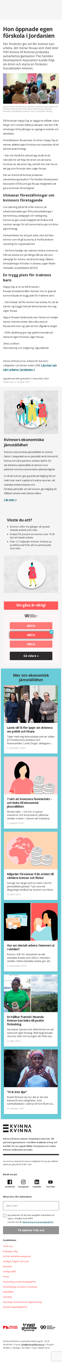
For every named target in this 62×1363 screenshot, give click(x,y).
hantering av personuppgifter (38, 1222)
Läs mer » (10, 500)
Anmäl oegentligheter (15, 1307)
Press (6, 1276)
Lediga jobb (9, 1271)
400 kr (31, 635)
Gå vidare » (31, 656)
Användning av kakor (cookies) (20, 1286)
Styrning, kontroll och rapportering (22, 1302)
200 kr (31, 644)
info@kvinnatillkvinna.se (32, 1344)
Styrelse (7, 1296)
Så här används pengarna (17, 1256)
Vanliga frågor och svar (16, 1261)
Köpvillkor (8, 1291)
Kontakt (7, 1266)
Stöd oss (8, 1246)
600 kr (31, 626)
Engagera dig (10, 1251)
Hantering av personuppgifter (19, 1281)
